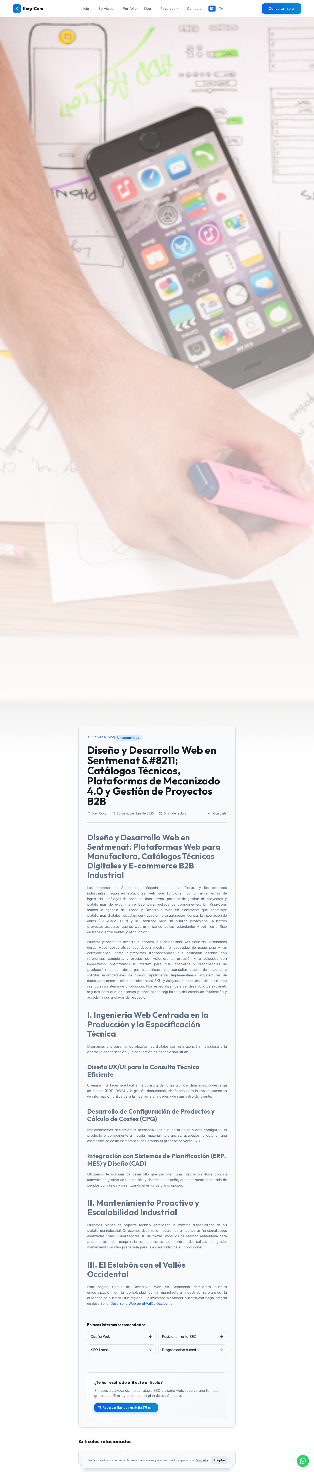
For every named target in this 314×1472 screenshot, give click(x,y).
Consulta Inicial (282, 8)
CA (221, 8)
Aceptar (219, 1460)
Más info (202, 1460)
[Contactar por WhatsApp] (303, 1461)
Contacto (194, 8)
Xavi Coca (99, 813)
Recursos (167, 8)
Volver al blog (103, 737)
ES (212, 8)
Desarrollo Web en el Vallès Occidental (141, 1303)
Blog (147, 8)
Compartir (220, 813)
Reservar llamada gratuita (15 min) (128, 1407)
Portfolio (130, 8)
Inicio (85, 8)
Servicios (105, 8)
